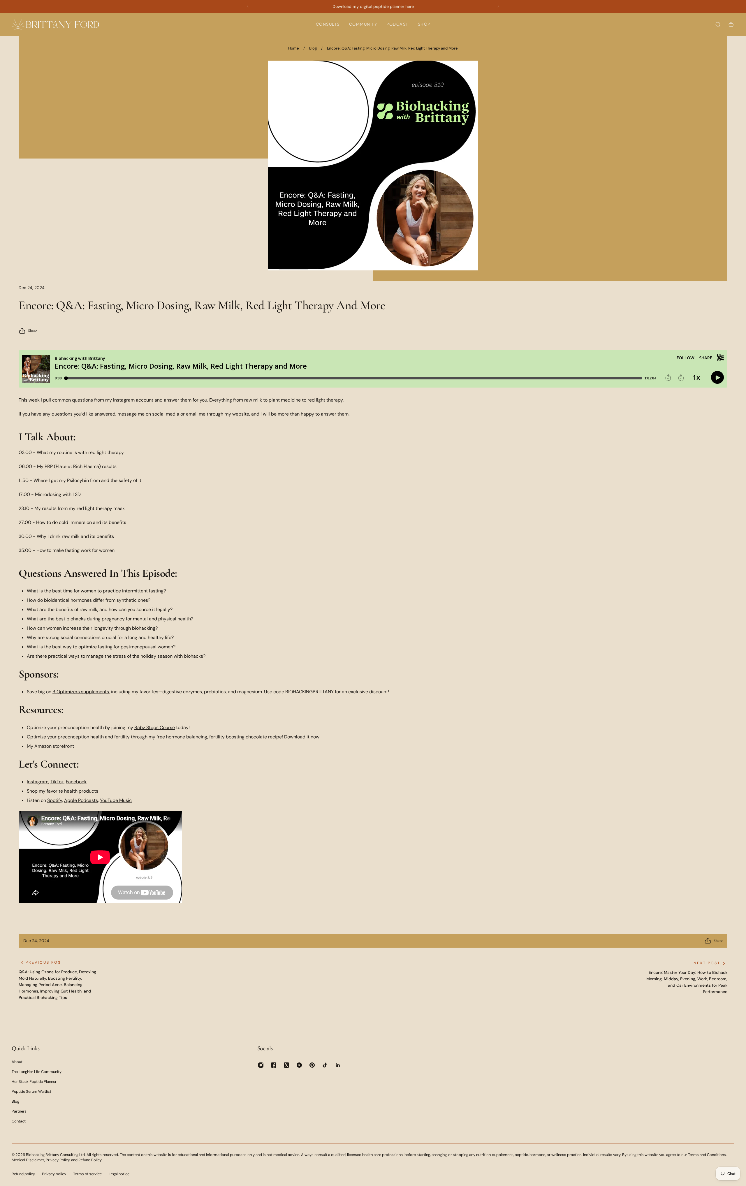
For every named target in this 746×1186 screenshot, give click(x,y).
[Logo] (55, 24)
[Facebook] (273, 1065)
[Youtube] (299, 1065)
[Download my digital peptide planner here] (373, 6)
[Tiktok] (325, 1065)
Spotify (54, 800)
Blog (313, 48)
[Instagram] (260, 1065)
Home (293, 48)
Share (32, 330)
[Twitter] (286, 1065)
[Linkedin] (337, 1065)
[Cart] (731, 24)
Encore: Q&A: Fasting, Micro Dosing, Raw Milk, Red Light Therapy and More (392, 48)
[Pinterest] (312, 1065)
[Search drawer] (718, 24)
